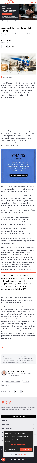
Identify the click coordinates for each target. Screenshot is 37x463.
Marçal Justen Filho (6, 41)
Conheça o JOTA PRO (18, 416)
